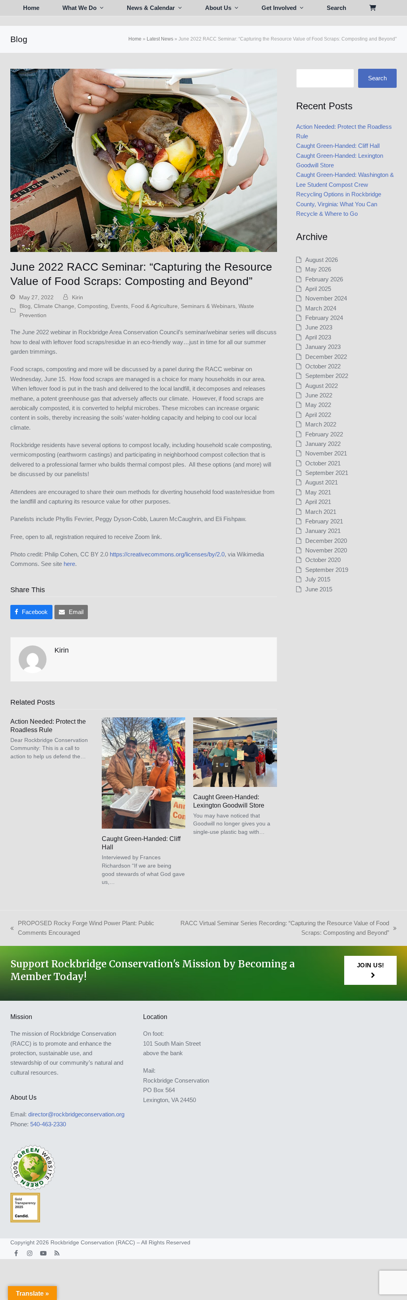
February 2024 (324, 317)
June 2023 (318, 327)
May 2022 (318, 404)
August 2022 (321, 385)
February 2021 (324, 521)
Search (377, 78)
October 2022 (323, 366)
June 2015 (318, 589)
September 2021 (326, 472)
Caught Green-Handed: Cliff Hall (338, 145)
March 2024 (320, 308)
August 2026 (321, 259)
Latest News (160, 39)
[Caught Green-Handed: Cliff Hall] (143, 772)
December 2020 (326, 540)
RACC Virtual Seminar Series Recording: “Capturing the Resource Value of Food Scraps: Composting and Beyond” (280, 929)
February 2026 (324, 279)
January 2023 (323, 346)
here (69, 563)
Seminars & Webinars (208, 306)
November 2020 (326, 550)
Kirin (77, 297)
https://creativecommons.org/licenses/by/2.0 (167, 554)
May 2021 (318, 492)
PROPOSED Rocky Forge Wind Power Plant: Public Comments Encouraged (82, 929)
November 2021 (326, 453)
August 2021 (321, 482)
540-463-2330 (48, 1124)
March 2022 (320, 424)
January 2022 (323, 443)
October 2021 (323, 463)
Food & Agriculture (154, 306)
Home (134, 39)
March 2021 (320, 511)
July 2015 (317, 579)
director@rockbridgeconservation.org (76, 1114)
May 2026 (318, 269)
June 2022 (318, 395)
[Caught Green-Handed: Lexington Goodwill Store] (235, 751)
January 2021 (323, 530)
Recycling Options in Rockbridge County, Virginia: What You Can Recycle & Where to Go (338, 204)
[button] (372, 8)
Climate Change (54, 306)
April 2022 (318, 414)
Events (119, 306)
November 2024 (326, 298)
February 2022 (324, 434)
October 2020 (323, 559)
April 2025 (318, 288)
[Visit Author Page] (33, 658)
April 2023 (318, 337)
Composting (93, 306)
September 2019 (326, 569)
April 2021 (318, 501)
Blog (25, 306)
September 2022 (326, 375)
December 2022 (326, 356)
